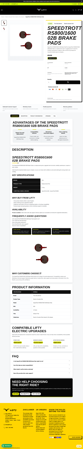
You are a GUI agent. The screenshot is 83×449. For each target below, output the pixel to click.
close (1, 1)
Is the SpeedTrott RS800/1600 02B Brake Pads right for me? (26, 218)
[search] (73, 10)
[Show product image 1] (4, 23)
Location (75, 4)
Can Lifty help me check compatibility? (23, 365)
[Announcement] (41, 1)
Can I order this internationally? (19, 220)
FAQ (54, 116)
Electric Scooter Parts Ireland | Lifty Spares (14, 16)
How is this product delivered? (19, 222)
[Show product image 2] (4, 29)
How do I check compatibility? (19, 225)
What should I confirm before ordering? (23, 369)
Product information (36, 116)
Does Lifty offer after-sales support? (20, 224)
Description (24, 116)
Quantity (49, 79)
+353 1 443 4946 (5, 4)
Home (2, 16)
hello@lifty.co (15, 4)
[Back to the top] (78, 417)
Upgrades (48, 116)
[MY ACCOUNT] (76, 10)
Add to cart (68, 82)
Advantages (15, 116)
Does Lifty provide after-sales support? (23, 373)
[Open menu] (10, 10)
